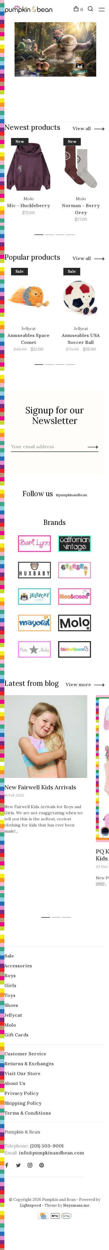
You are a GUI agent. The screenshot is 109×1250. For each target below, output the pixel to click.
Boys (10, 975)
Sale (9, 956)
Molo (10, 1025)
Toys (9, 995)
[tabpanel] (28, 184)
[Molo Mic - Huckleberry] (28, 167)
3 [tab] (61, 235)
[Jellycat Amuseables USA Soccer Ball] (81, 297)
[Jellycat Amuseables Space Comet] (28, 297)
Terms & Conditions (27, 1113)
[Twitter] (18, 1165)
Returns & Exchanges (29, 1063)
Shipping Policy (23, 1103)
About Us (14, 1083)
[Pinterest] (41, 1165)
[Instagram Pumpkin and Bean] (30, 1165)
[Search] (91, 9)
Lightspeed (30, 1205)
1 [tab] (40, 235)
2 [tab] (51, 235)
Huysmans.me (76, 1205)
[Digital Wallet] (61, 1217)
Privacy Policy (21, 1093)
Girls (10, 985)
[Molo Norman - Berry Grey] (81, 167)
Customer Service (25, 1054)
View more (78, 684)
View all (81, 128)
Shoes (11, 1005)
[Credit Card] (43, 1217)
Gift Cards (16, 1035)
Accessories (18, 966)
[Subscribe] (91, 446)
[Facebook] (6, 1165)
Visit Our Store (22, 1073)
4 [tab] (72, 235)
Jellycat (13, 1015)
